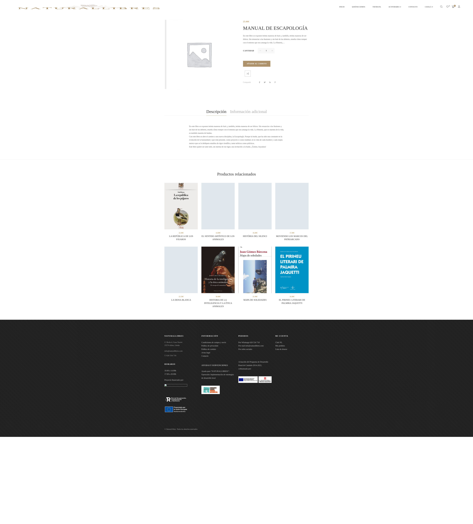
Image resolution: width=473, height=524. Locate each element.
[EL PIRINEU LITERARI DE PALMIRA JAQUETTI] (292, 270)
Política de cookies (208, 349)
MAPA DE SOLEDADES (255, 300)
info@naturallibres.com (254, 346)
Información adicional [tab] (248, 111)
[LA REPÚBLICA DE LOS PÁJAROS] (181, 206)
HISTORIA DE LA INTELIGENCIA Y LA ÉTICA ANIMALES (218, 303)
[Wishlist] (447, 7)
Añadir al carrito (257, 64)
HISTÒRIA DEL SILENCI (255, 236)
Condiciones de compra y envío (213, 342)
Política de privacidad (209, 346)
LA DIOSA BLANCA (181, 300)
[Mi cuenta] (459, 7)
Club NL (278, 342)
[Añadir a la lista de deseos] (246, 74)
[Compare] (254, 74)
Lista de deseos (281, 349)
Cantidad (248, 51)
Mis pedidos (280, 346)
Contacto (204, 356)
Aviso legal (205, 353)
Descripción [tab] (216, 111)
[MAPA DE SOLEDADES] (255, 270)
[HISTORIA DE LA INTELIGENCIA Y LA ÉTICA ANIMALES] (218, 270)
